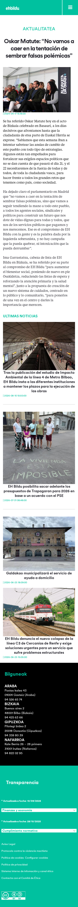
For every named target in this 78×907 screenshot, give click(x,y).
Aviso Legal (8, 844)
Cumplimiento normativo (20, 830)
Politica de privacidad (14, 864)
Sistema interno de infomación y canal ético (27, 871)
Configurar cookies (36, 857)
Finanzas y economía (17, 810)
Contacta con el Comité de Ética (20, 877)
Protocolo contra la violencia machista (24, 850)
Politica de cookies (12, 857)
